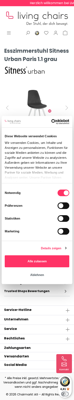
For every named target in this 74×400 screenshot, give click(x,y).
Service (10, 328)
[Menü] (9, 33)
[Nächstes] (67, 108)
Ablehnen (37, 275)
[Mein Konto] (55, 33)
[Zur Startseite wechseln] (37, 15)
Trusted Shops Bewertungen (27, 291)
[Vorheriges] (7, 108)
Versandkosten (14, 382)
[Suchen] (27, 33)
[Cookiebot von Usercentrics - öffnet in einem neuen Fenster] (52, 121)
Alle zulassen (37, 261)
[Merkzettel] (46, 33)
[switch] (63, 205)
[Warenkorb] (65, 33)
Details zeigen (51, 248)
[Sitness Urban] (24, 70)
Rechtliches (14, 338)
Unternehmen (16, 319)
